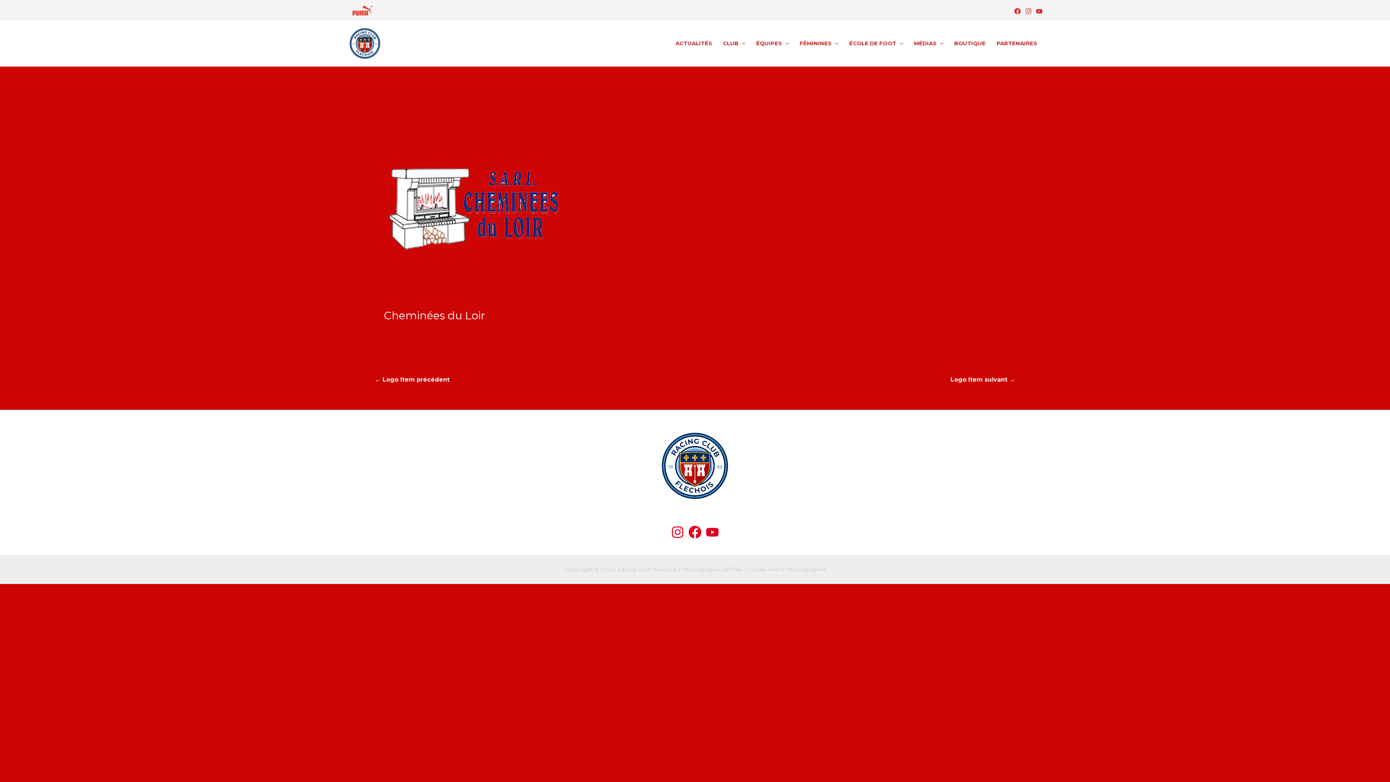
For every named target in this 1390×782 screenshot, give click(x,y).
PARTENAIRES (1017, 43)
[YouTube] (1039, 11)
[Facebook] (1017, 11)
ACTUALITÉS (693, 43)
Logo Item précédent (412, 379)
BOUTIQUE (970, 43)
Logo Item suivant (983, 379)
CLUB (730, 43)
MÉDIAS (925, 43)
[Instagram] (1028, 11)
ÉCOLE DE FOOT (872, 43)
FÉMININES (815, 43)
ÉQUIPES (769, 43)
